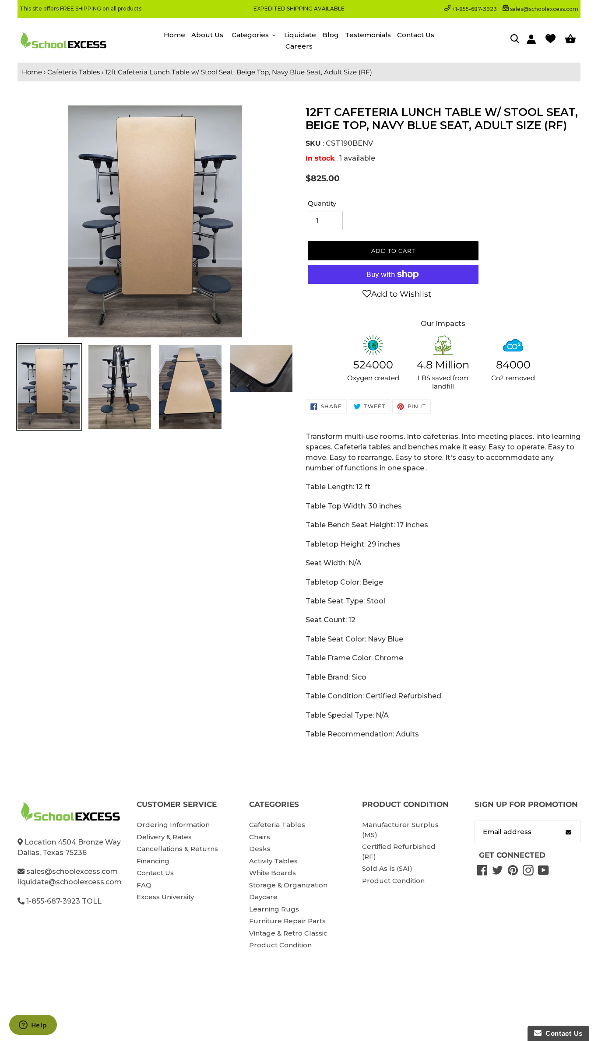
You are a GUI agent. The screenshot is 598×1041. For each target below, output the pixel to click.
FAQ (144, 885)
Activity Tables (273, 861)
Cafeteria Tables (73, 72)
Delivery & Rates (164, 837)
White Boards (272, 873)
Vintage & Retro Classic (288, 933)
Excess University (165, 897)
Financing (153, 861)
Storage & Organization (288, 885)
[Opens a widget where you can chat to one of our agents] (33, 1026)
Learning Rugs (274, 909)
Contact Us (155, 873)
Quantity (322, 203)
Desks (260, 849)
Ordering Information (173, 824)
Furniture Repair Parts (287, 921)
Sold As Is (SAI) (387, 868)
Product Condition (280, 945)
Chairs (259, 837)
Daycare (263, 897)
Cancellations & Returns (177, 849)
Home (32, 72)
